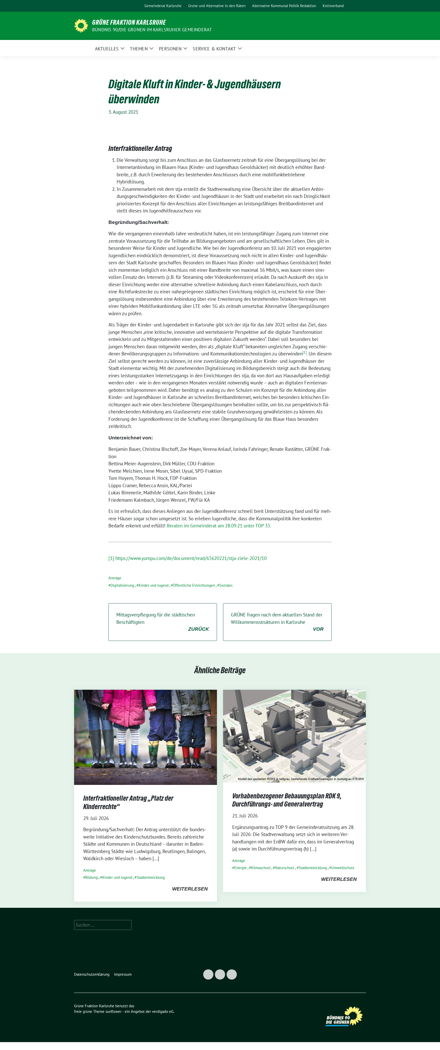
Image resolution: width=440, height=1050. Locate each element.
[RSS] (103, 6)
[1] (111, 558)
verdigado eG (162, 1011)
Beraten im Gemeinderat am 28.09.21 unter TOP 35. (219, 526)
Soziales (225, 585)
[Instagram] (91, 6)
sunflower (113, 1011)
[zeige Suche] (357, 6)
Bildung (91, 877)
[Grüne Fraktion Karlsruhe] (81, 25)
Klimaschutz (261, 867)
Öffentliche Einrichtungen (194, 585)
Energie (240, 867)
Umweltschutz (342, 867)
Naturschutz (284, 867)
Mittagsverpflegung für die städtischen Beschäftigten (162, 622)
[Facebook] (79, 6)
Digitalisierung (122, 585)
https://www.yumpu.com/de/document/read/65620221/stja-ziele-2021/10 (191, 558)
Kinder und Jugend (154, 585)
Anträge (114, 578)
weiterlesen (190, 888)
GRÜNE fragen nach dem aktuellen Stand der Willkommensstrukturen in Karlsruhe (277, 622)
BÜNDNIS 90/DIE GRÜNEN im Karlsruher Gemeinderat (152, 30)
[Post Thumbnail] (145, 737)
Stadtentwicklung (150, 877)
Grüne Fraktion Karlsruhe (129, 22)
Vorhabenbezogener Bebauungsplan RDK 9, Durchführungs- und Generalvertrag (286, 800)
